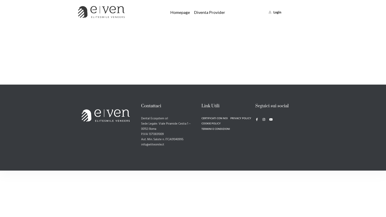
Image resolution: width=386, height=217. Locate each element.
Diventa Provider (209, 12)
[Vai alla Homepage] (101, 11)
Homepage (180, 12)
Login (277, 12)
